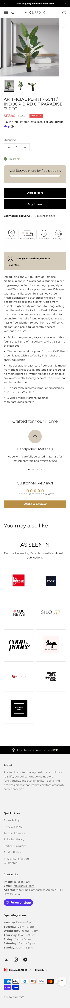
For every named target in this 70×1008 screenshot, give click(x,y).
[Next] (65, 3)
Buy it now (35, 204)
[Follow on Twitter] (6, 959)
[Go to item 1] (9, 86)
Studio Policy (12, 852)
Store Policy (12, 820)
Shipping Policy (14, 839)
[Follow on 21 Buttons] (25, 959)
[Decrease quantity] (8, 147)
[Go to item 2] (21, 86)
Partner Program (15, 846)
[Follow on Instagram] (15, 959)
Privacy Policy (13, 826)
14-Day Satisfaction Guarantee (16, 860)
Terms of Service (14, 833)
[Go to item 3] (33, 87)
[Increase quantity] (24, 147)
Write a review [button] (35, 504)
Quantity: (10, 140)
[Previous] (4, 3)
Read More (13, 264)
